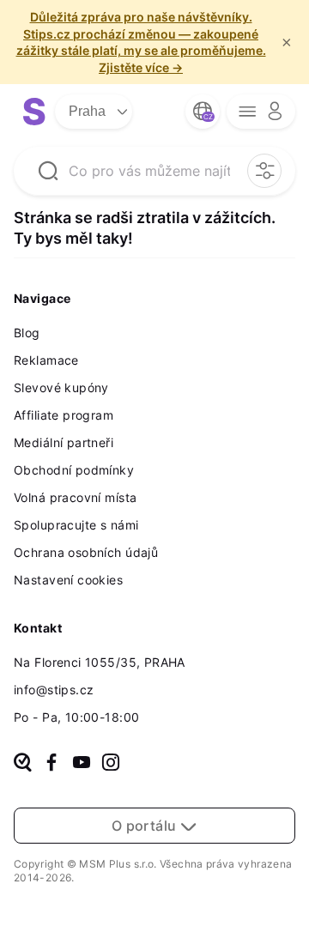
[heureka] (23, 764)
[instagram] (110, 764)
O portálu (146, 825)
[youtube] (81, 764)
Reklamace (46, 360)
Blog (27, 332)
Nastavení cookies (68, 579)
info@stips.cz (54, 689)
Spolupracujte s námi (76, 524)
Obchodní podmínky (74, 470)
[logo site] (34, 111)
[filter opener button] (264, 171)
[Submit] (48, 171)
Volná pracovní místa (75, 497)
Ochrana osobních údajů (86, 552)
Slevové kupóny (61, 387)
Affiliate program (63, 415)
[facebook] (51, 764)
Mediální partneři (63, 442)
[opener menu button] (261, 111)
